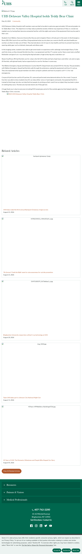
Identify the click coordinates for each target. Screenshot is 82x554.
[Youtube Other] (50, 526)
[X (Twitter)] (46, 526)
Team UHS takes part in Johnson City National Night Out (22, 397)
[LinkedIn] (41, 526)
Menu (78, 4)
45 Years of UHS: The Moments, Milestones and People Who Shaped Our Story (29, 460)
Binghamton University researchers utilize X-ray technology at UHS (25, 335)
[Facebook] (31, 526)
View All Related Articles (11, 471)
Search (72, 4)
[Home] (7, 5)
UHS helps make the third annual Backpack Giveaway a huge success (25, 210)
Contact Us (47, 520)
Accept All (57, 550)
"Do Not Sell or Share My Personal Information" (37, 545)
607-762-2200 (42, 509)
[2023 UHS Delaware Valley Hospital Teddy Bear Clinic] (41, 118)
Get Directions (36, 520)
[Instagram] (36, 526)
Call (65, 4)
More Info (76, 550)
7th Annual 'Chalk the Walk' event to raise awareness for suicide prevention (28, 272)
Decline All (66, 550)
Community (16, 21)
